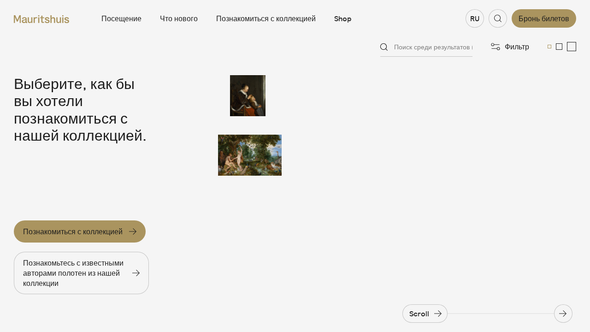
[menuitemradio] (549, 46)
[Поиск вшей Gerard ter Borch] (250, 95)
